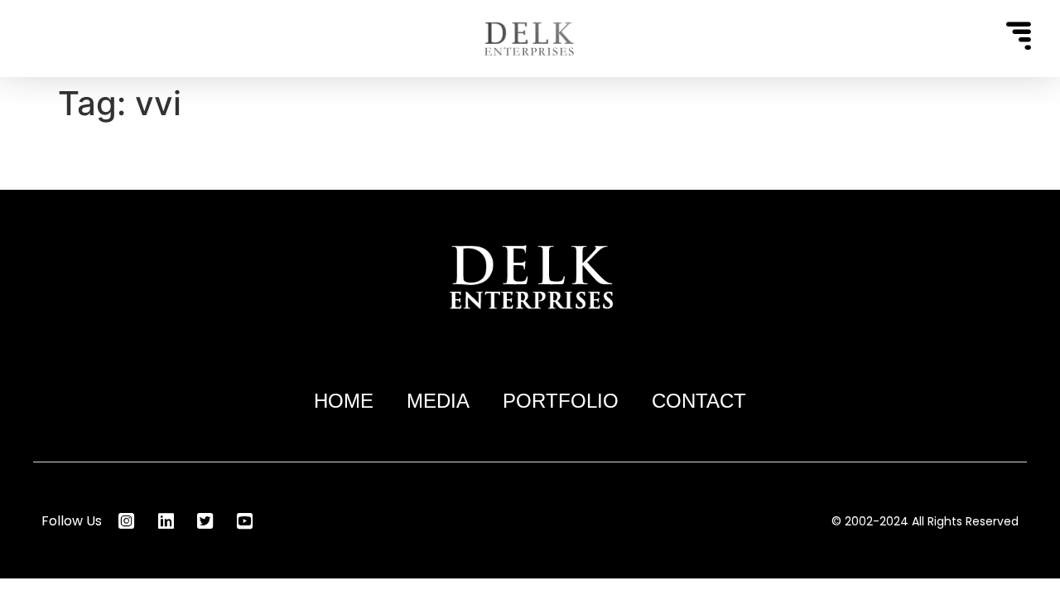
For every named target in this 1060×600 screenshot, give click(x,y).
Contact (699, 401)
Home (343, 401)
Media (438, 401)
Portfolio (561, 401)
